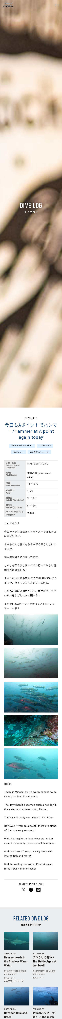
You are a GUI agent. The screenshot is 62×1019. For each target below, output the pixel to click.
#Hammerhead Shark (22, 445)
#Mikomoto (45, 445)
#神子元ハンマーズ (39, 452)
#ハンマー (18, 452)
